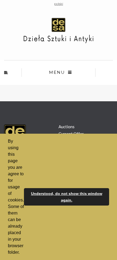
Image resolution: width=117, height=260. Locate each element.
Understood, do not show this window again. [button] (66, 196)
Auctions (67, 126)
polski (58, 4)
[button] (21, 253)
